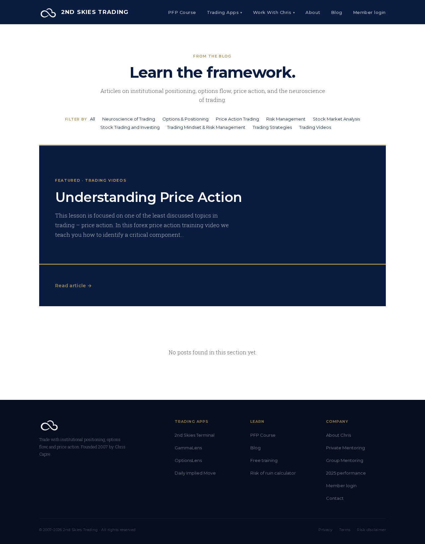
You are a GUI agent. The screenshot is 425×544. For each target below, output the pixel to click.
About (312, 12)
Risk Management (285, 119)
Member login (341, 485)
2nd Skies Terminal (194, 435)
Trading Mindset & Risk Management (206, 127)
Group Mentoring (344, 460)
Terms (344, 529)
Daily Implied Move (195, 473)
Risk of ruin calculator (273, 473)
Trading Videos (315, 127)
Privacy (325, 529)
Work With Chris (274, 12)
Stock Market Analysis (336, 119)
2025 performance (346, 473)
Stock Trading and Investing (130, 127)
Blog (336, 12)
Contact (335, 498)
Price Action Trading (237, 119)
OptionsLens (188, 460)
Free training (264, 460)
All (92, 119)
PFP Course (182, 12)
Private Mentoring (345, 447)
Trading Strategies (272, 127)
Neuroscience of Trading (128, 119)
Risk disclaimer (371, 529)
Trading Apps (224, 12)
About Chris (338, 435)
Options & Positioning (185, 119)
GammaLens (188, 447)
